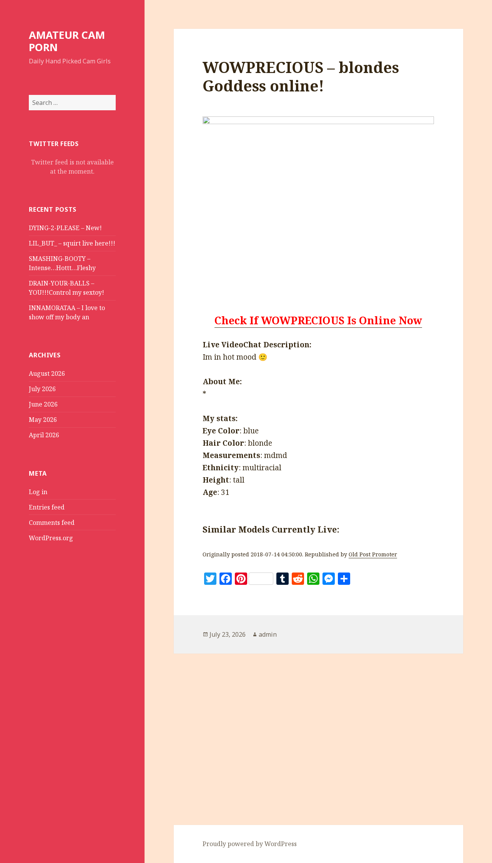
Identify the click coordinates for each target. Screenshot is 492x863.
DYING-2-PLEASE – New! (65, 228)
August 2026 (47, 373)
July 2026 (42, 389)
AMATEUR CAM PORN (67, 41)
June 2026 (43, 404)
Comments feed (52, 522)
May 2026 (43, 419)
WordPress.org (51, 538)
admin (268, 634)
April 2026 (44, 435)
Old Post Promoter (373, 554)
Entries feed (47, 507)
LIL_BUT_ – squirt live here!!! (72, 243)
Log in (38, 492)
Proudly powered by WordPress (250, 844)
